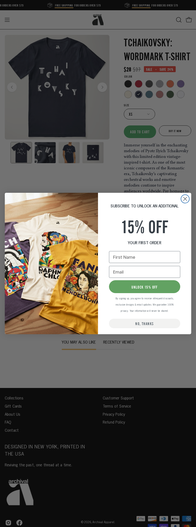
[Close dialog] (185, 199)
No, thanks (144, 323)
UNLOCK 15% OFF (144, 286)
